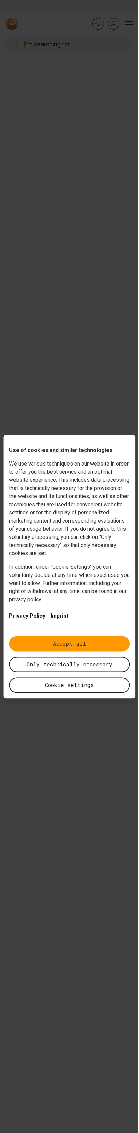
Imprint (59, 615)
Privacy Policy (27, 615)
